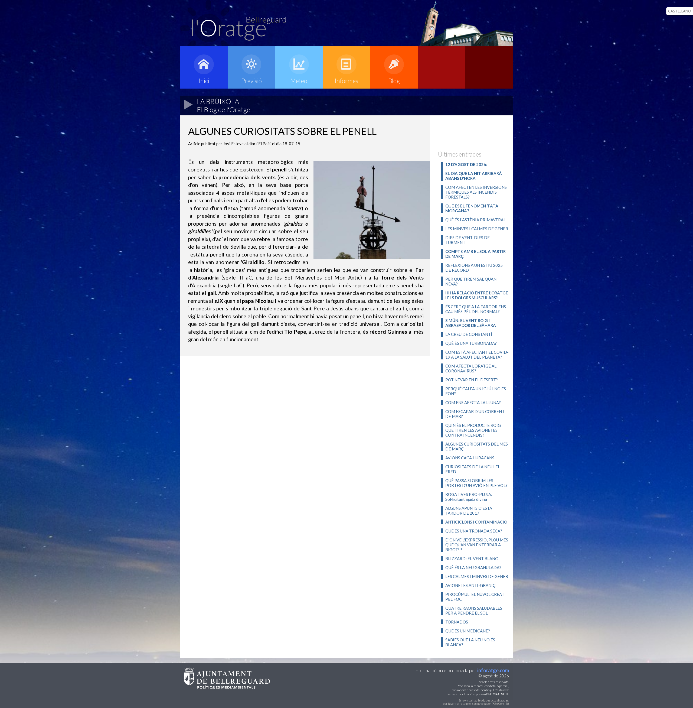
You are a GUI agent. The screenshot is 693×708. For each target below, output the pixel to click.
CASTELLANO (679, 11)
